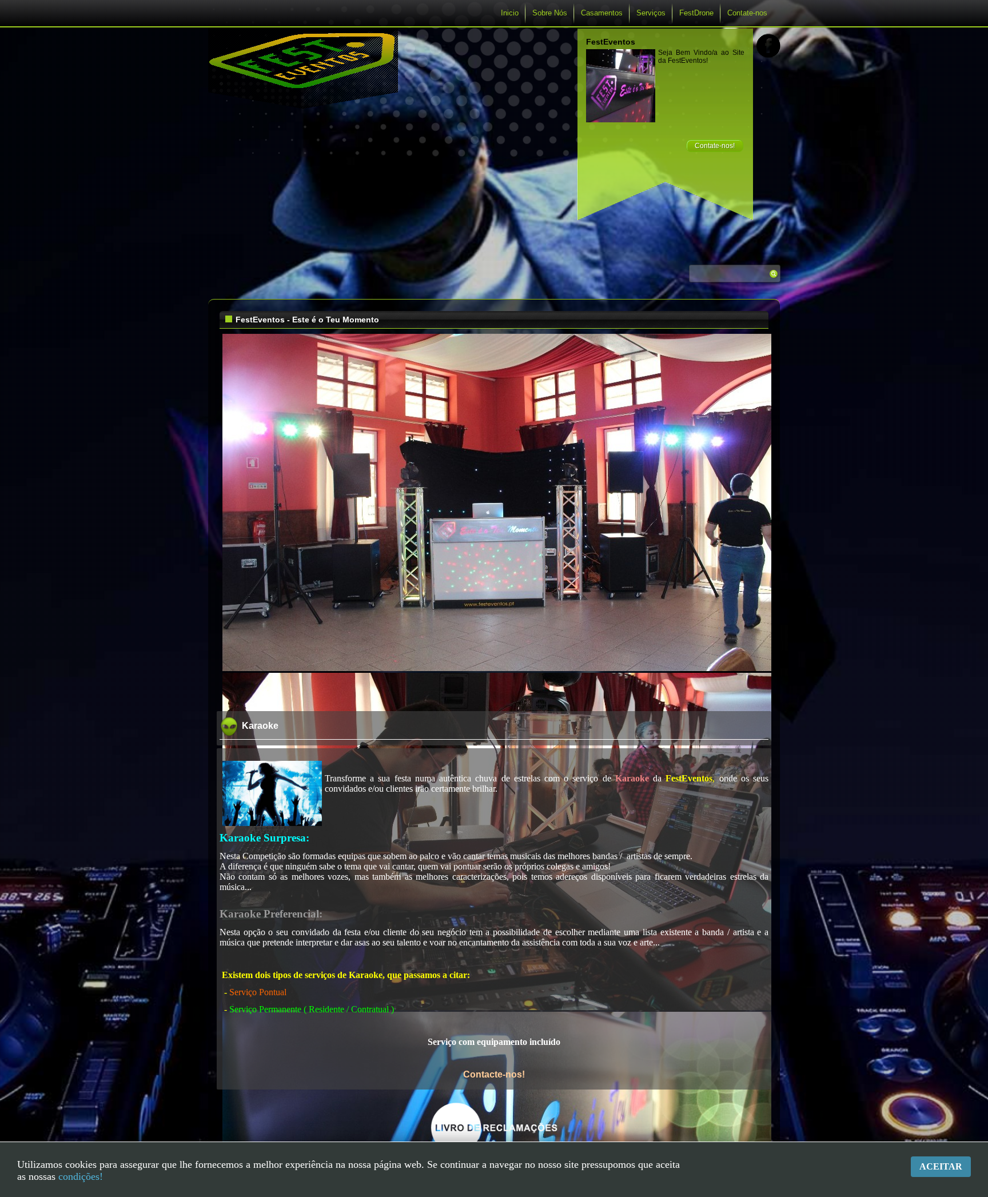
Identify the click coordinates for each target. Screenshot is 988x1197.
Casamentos (602, 13)
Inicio (510, 13)
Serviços (651, 13)
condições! (80, 1176)
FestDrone (696, 13)
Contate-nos (747, 13)
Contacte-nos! (494, 1074)
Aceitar (940, 1166)
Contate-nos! (715, 146)
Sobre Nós (549, 13)
